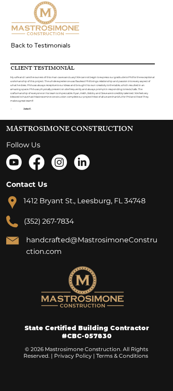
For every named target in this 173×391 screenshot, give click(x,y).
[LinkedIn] (82, 162)
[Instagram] (59, 162)
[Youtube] (14, 162)
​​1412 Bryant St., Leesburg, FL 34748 (84, 201)
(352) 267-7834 (49, 221)
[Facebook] (36, 162)
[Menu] (148, 18)
